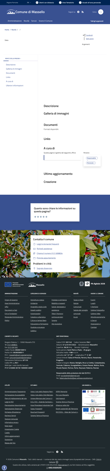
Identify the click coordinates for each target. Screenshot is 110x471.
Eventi (93, 300)
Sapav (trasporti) (36, 408)
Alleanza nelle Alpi (62, 405)
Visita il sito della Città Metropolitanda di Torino (47, 395)
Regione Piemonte (12, 2)
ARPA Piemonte (61, 391)
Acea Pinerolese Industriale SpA (42, 405)
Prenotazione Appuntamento (15, 405)
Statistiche (8, 439)
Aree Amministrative (12, 303)
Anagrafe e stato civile (39, 306)
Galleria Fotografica (97, 310)
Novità (13, 29)
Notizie (75, 303)
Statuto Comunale (11, 419)
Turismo (54, 320)
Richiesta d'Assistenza (13, 412)
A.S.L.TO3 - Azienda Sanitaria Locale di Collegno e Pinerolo (51, 402)
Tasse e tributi (78, 300)
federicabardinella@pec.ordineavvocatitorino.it (76, 378)
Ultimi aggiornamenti (12, 436)
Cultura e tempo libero (38, 320)
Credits (7, 432)
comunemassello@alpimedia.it (20, 357)
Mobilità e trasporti (58, 303)
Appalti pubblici (36, 310)
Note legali (8, 426)
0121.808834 (12, 344)
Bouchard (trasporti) (38, 412)
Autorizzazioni (35, 313)
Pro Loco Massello (62, 395)
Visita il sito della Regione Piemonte (43, 391)
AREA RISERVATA (55, 467)
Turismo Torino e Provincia (40, 415)
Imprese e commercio (59, 300)
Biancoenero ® (63, 465)
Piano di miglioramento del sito (16, 398)
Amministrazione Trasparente (15, 391)
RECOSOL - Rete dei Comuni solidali (69, 412)
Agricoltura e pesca (37, 300)
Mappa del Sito (10, 443)
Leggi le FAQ (9, 402)
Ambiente (34, 303)
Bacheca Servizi (10, 415)
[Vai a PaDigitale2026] (92, 283)
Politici (7, 320)
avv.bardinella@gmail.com (70, 375)
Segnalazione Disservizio (13, 408)
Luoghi (93, 303)
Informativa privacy (11, 422)
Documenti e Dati (11, 310)
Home (7, 29)
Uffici (6, 306)
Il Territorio (94, 306)
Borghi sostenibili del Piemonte (67, 408)
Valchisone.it (60, 398)
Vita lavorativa (57, 324)
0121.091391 (13, 347)
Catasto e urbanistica (38, 317)
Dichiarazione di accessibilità (15, 395)
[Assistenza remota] (57, 462)
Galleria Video (95, 313)
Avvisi (75, 317)
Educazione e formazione (39, 324)
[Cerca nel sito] (100, 11)
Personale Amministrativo (14, 317)
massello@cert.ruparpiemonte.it (20, 355)
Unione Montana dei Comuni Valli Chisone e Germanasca (51, 398)
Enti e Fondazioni (11, 313)
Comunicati (77, 306)
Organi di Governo (11, 300)
